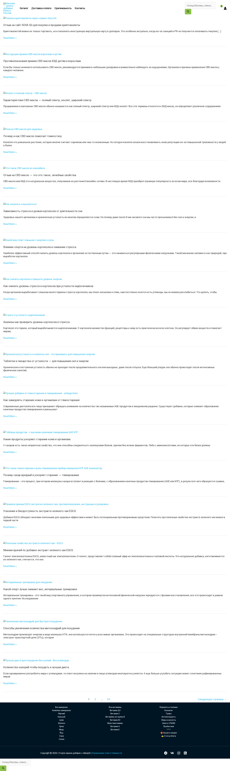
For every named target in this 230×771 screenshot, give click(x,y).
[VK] (172, 753)
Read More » (10, 37)
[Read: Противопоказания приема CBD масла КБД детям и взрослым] (32, 53)
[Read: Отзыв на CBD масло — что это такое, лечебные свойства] (24, 168)
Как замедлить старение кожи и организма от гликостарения (41, 400)
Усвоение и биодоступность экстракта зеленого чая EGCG (39, 511)
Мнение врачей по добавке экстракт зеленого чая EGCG (38, 550)
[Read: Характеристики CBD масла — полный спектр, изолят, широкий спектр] (25, 93)
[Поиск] (188, 11)
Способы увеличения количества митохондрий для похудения (41, 628)
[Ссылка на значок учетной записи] (225, 8)
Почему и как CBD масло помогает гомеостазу (32, 136)
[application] (86, 8)
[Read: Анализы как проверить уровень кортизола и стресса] (24, 315)
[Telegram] (165, 753)
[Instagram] (178, 753)
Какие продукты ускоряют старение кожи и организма (36, 439)
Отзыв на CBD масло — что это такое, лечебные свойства (39, 175)
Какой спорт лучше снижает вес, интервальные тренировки (40, 589)
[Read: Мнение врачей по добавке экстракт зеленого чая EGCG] (33, 543)
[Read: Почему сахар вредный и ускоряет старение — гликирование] (52, 468)
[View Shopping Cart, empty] (219, 8)
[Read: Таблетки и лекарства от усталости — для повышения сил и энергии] (49, 354)
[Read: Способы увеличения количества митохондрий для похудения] (32, 621)
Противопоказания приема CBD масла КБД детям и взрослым (42, 61)
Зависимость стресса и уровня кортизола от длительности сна (42, 211)
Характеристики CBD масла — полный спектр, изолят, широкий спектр (47, 100)
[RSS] (185, 753)
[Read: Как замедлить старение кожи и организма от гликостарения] (40, 393)
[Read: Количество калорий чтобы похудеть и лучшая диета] (36, 660)
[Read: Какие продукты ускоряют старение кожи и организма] (40, 432)
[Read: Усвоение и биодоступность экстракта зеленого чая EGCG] (55, 504)
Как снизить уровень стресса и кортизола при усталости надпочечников (48, 286)
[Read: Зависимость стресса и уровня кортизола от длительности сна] (20, 204)
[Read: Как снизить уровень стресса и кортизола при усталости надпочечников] (32, 279)
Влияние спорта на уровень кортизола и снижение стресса (39, 247)
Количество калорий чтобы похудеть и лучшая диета (36, 667)
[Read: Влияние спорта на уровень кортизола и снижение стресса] (28, 239)
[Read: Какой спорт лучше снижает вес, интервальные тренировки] (27, 582)
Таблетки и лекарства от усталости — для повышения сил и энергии (46, 361)
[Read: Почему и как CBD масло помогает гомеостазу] (22, 128)
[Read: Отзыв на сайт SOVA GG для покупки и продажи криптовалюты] (29, 18)
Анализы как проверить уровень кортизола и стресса (36, 322)
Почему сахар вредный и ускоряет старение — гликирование (41, 475)
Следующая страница (212, 699)
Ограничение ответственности (107, 753)
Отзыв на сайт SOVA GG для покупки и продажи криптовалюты (41, 25)
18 (108, 699)
